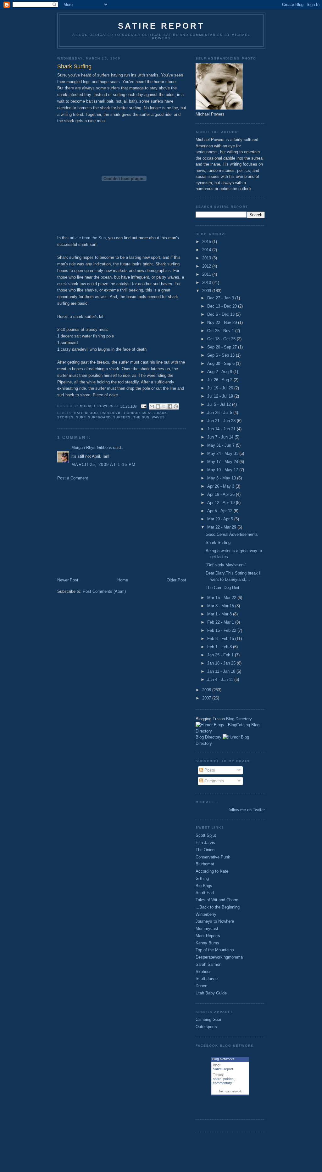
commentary (222, 1083)
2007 (207, 698)
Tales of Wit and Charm (217, 899)
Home (122, 580)
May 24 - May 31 (223, 453)
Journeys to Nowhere (215, 921)
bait (78, 413)
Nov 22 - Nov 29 (222, 322)
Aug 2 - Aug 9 (220, 371)
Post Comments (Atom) (104, 591)
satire (217, 1079)
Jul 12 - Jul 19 (220, 396)
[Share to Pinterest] (176, 406)
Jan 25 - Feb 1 (221, 655)
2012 (207, 266)
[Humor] (231, 737)
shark (160, 413)
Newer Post (67, 580)
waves (158, 417)
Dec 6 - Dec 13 (221, 314)
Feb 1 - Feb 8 (220, 646)
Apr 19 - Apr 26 (221, 494)
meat (147, 413)
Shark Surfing (218, 542)
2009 (207, 290)
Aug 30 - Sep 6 (221, 363)
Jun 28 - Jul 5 (220, 412)
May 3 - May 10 (222, 478)
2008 (207, 690)
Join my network (230, 1091)
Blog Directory (239, 718)
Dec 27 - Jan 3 (221, 298)
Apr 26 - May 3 (221, 486)
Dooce (201, 985)
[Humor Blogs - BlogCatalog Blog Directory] (230, 731)
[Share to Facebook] (170, 406)
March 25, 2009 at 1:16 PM (103, 464)
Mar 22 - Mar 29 (222, 527)
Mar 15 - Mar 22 (222, 597)
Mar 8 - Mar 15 (221, 605)
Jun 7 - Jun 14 (221, 437)
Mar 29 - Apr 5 (220, 519)
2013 (207, 258)
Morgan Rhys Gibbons (91, 447)
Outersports (206, 1026)
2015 (207, 241)
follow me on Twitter (247, 809)
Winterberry (206, 914)
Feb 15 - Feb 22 (222, 630)
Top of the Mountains (215, 950)
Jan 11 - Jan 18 (221, 671)
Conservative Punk (213, 857)
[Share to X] (164, 406)
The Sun (141, 417)
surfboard (99, 417)
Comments (213, 781)
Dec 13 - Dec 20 (222, 306)
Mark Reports (208, 935)
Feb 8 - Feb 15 (221, 638)
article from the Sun (88, 237)
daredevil (110, 413)
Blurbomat (205, 864)
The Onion (205, 849)
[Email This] (152, 406)
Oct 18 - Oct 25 (222, 339)
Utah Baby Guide (211, 993)
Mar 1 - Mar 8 (220, 614)
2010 (207, 282)
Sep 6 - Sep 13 (221, 355)
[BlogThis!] (158, 406)
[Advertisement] (110, 528)
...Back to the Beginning (218, 907)
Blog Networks (223, 1059)
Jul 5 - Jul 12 (219, 404)
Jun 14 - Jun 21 (222, 429)
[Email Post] (143, 406)
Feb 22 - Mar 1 (221, 622)
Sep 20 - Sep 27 (222, 347)
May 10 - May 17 (223, 469)
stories (65, 417)
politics (228, 1079)
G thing (202, 878)
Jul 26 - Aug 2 (220, 379)
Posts (209, 770)
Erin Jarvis (205, 842)
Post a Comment (72, 478)
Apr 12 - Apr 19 (221, 502)
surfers (121, 417)
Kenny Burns (207, 943)
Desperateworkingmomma (219, 957)
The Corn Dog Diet (222, 587)
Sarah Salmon (208, 964)
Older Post (176, 580)
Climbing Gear (208, 1019)
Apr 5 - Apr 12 (220, 510)
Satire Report (161, 26)
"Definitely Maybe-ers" (226, 565)
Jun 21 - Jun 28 (222, 420)
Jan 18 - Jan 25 (222, 663)
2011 (207, 274)
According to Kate (212, 871)
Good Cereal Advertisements (232, 534)
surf (81, 417)
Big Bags (204, 885)
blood (91, 413)
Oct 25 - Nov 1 (221, 330)
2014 (207, 249)
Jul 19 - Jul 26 (220, 388)
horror (132, 413)
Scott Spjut (206, 835)
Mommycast (207, 928)
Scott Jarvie (207, 978)
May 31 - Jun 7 (221, 445)
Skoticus (204, 971)
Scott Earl (205, 892)
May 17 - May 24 (223, 461)
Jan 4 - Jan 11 (220, 679)
